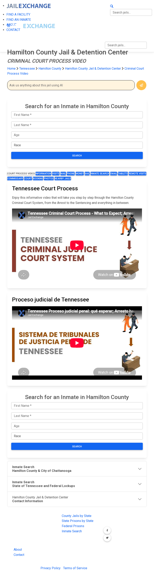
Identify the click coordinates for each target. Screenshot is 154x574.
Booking (38, 178)
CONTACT (112, 31)
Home (11, 68)
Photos (49, 178)
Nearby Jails (63, 178)
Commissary (15, 178)
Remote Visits (137, 173)
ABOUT (110, 22)
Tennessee (27, 68)
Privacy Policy (51, 568)
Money (80, 173)
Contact (19, 555)
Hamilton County (50, 68)
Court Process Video (21, 173)
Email (113, 173)
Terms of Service (75, 568)
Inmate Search (99, 173)
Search (77, 155)
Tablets (123, 173)
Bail (87, 173)
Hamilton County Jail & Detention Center (93, 68)
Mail (63, 173)
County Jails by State (76, 516)
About (18, 549)
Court (28, 178)
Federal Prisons (73, 526)
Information (43, 173)
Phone (71, 173)
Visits (56, 173)
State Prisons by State (77, 521)
